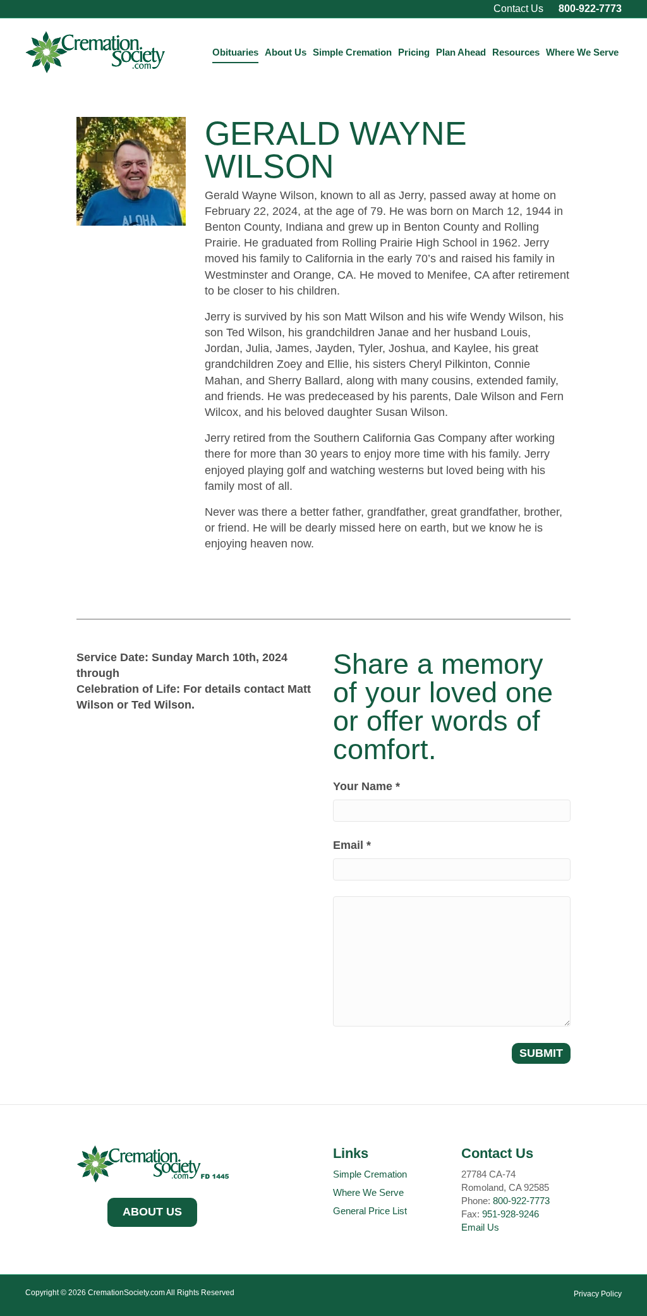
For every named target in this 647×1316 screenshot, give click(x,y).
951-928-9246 (510, 1214)
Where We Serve (582, 52)
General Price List (370, 1210)
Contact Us (518, 8)
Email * (352, 845)
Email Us (480, 1227)
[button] (152, 1212)
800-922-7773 (590, 8)
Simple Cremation (352, 52)
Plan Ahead (461, 52)
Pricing (414, 52)
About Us (285, 52)
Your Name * (366, 786)
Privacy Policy (598, 1293)
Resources (516, 52)
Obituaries (235, 52)
